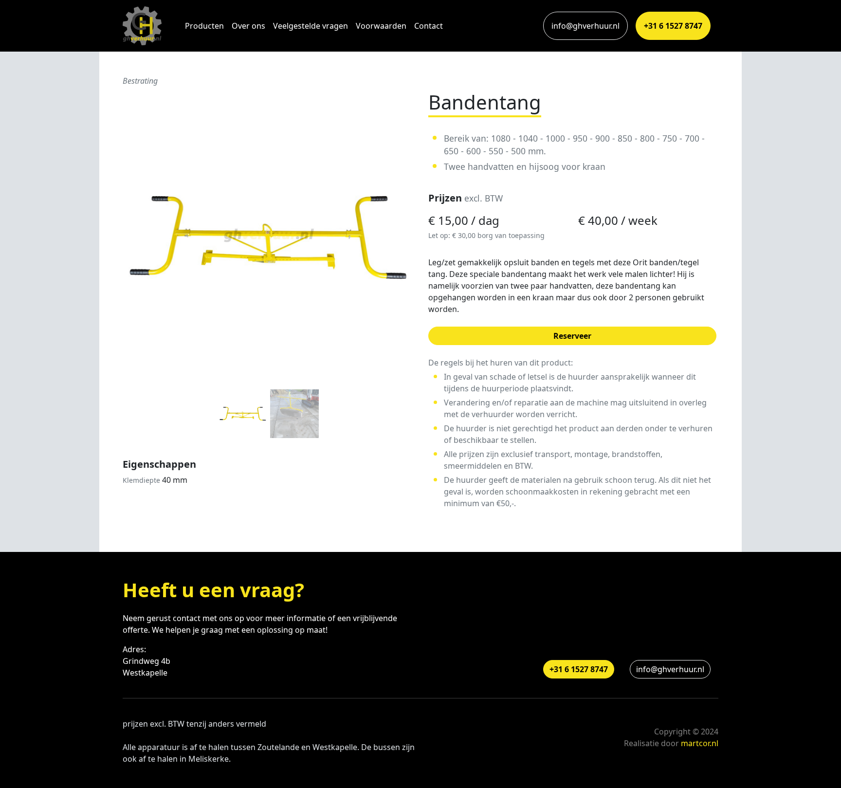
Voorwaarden (381, 25)
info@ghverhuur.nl (585, 25)
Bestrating (140, 80)
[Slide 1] (243, 414)
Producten (204, 25)
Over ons (248, 25)
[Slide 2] (294, 414)
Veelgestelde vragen (310, 25)
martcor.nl (699, 743)
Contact (428, 25)
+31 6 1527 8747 (673, 25)
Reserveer (572, 335)
